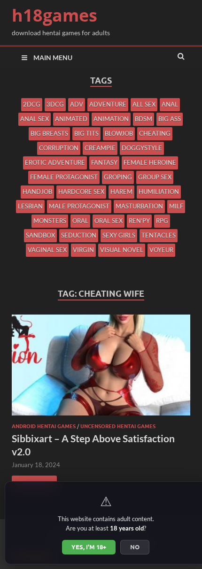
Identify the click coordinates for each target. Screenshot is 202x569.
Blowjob (119, 133)
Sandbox (40, 235)
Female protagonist (64, 177)
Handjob (37, 191)
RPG (162, 220)
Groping (118, 177)
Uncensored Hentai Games (117, 426)
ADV (76, 104)
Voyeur (161, 250)
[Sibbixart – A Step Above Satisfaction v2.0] (101, 369)
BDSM (143, 119)
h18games (54, 15)
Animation (111, 119)
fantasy (104, 162)
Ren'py (139, 220)
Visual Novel (121, 250)
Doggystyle (142, 148)
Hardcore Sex (81, 191)
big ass (169, 119)
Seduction (78, 235)
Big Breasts (49, 133)
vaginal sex (47, 250)
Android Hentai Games (44, 426)
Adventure (107, 104)
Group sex (154, 177)
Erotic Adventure (55, 162)
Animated (71, 119)
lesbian (30, 206)
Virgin (83, 250)
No (135, 547)
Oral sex (108, 220)
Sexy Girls (118, 235)
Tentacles (158, 235)
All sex (143, 104)
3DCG (55, 104)
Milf (176, 206)
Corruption (58, 148)
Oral (80, 220)
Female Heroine (150, 162)
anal (170, 104)
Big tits (86, 133)
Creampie (100, 148)
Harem (121, 191)
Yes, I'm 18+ (88, 547)
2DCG (31, 104)
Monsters (49, 220)
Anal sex (34, 119)
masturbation (139, 206)
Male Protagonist (79, 206)
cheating (155, 133)
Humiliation (159, 191)
